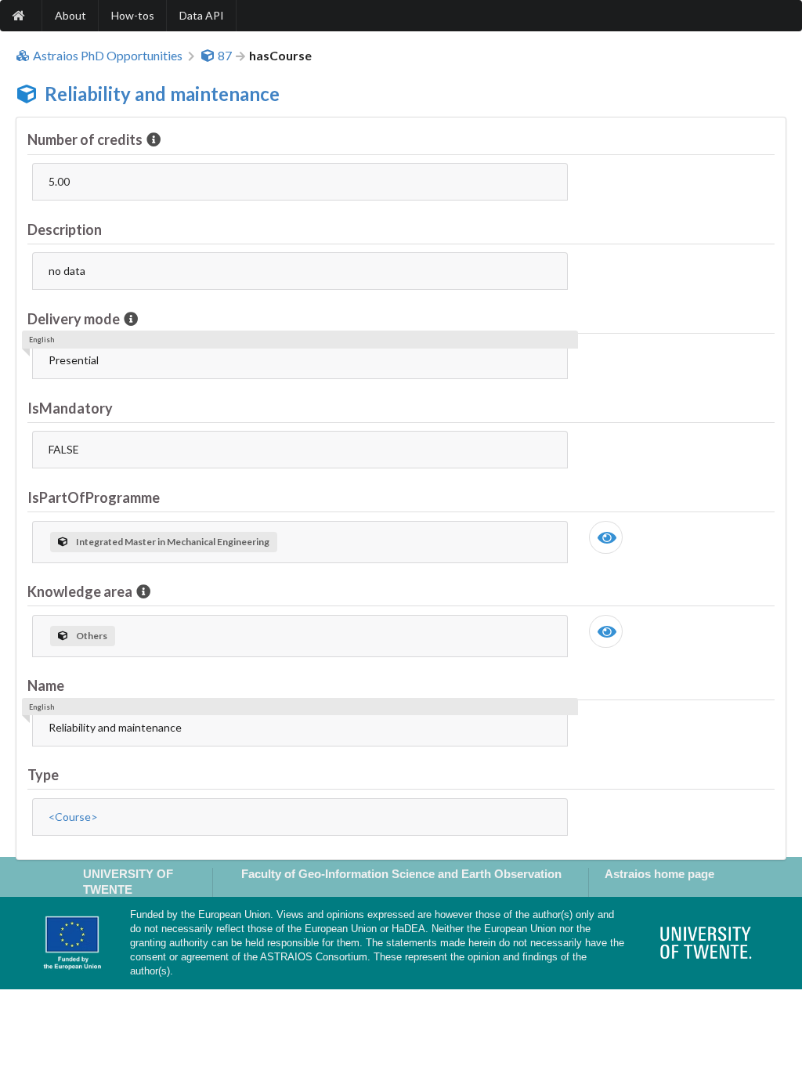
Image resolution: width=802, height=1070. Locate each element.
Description (64, 229)
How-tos (132, 15)
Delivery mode (73, 318)
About (70, 15)
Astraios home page (659, 873)
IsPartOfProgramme (93, 497)
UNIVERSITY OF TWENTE (128, 881)
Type (43, 774)
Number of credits (85, 139)
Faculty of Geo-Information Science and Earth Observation (401, 873)
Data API (201, 15)
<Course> (73, 816)
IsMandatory (70, 408)
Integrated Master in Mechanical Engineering (172, 542)
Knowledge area (79, 591)
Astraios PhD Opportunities (107, 55)
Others (91, 636)
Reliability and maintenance (162, 93)
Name (45, 685)
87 (225, 55)
